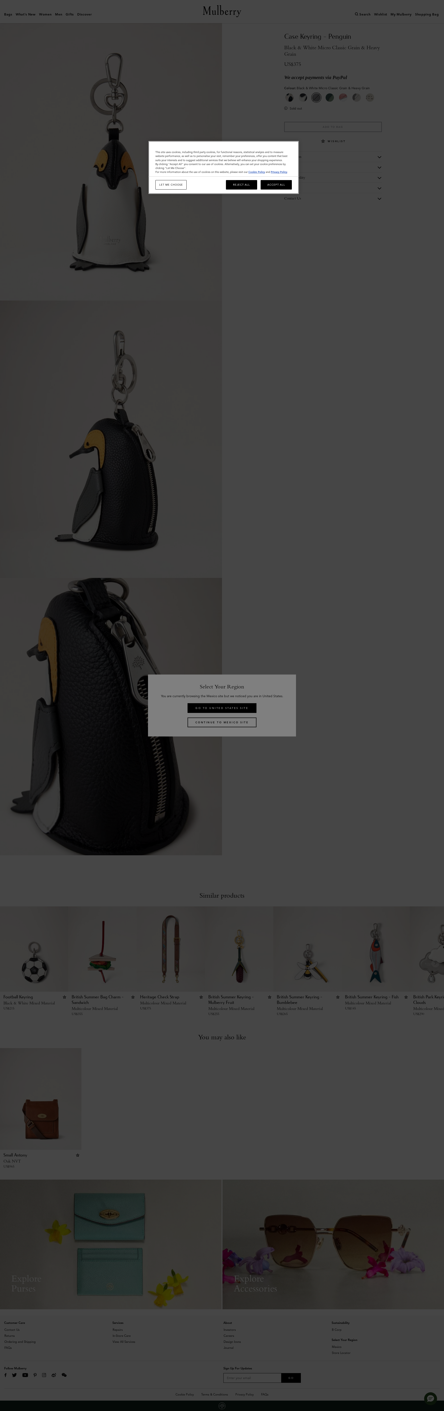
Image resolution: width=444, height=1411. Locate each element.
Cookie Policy (256, 172)
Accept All (276, 184)
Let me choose (171, 184)
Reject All (241, 184)
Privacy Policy (279, 172)
